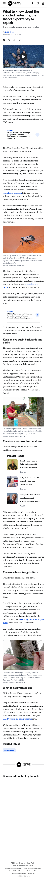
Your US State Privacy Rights (23, 866)
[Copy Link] (20, 40)
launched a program (12, 192)
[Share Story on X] (9, 40)
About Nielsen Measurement (18, 871)
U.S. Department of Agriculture (17, 718)
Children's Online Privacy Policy (16, 868)
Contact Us (30, 874)
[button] (4, 3)
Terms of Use (33, 871)
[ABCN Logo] (14, 3)
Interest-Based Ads (34, 868)
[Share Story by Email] (14, 40)
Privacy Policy (30, 863)
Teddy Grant (9, 32)
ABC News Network (18, 863)
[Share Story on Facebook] (4, 40)
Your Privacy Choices (19, 874)
